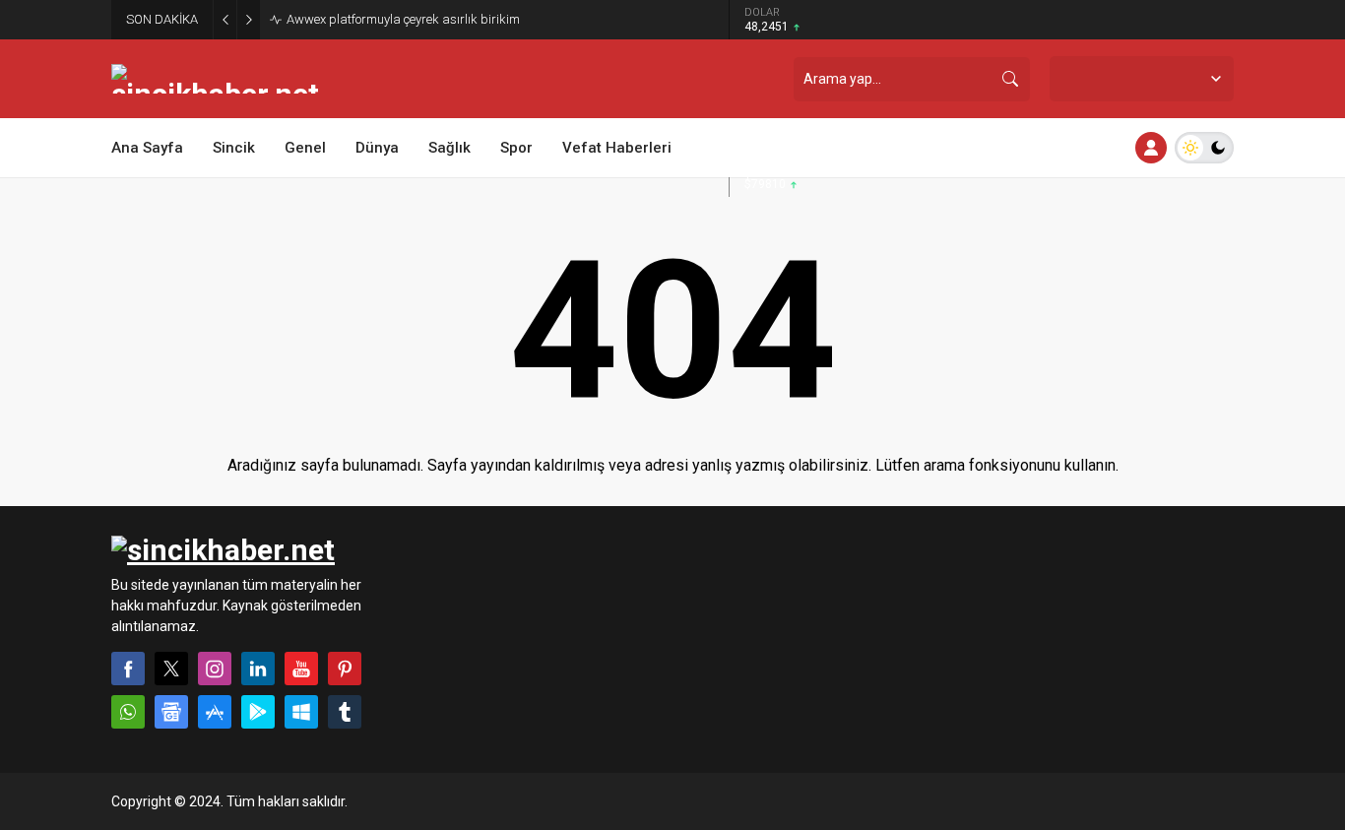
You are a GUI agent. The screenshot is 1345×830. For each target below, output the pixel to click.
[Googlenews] (171, 712)
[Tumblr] (344, 712)
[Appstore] (214, 712)
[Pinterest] (344, 668)
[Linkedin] (258, 668)
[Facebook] (128, 668)
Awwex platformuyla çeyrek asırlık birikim (403, 19)
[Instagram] (214, 668)
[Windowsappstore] (301, 712)
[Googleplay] (258, 712)
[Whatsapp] (128, 712)
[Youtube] (301, 668)
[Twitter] (171, 668)
